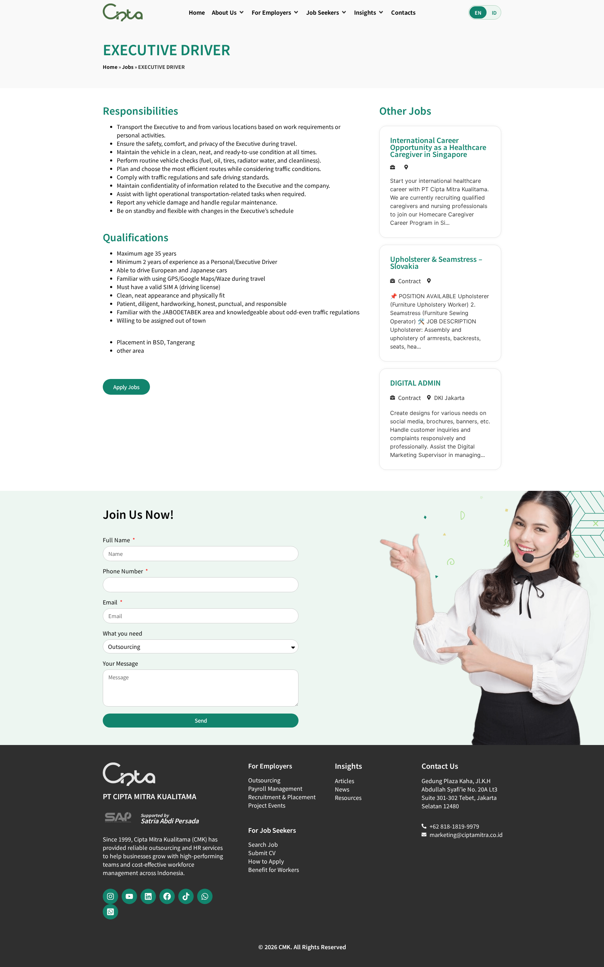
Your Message (120, 663)
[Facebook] (167, 896)
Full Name (117, 540)
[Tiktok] (186, 896)
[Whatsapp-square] (110, 911)
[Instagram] (110, 896)
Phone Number (123, 571)
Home (110, 66)
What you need (122, 633)
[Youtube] (129, 896)
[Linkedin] (148, 896)
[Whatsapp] (205, 896)
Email (111, 602)
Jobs (128, 66)
